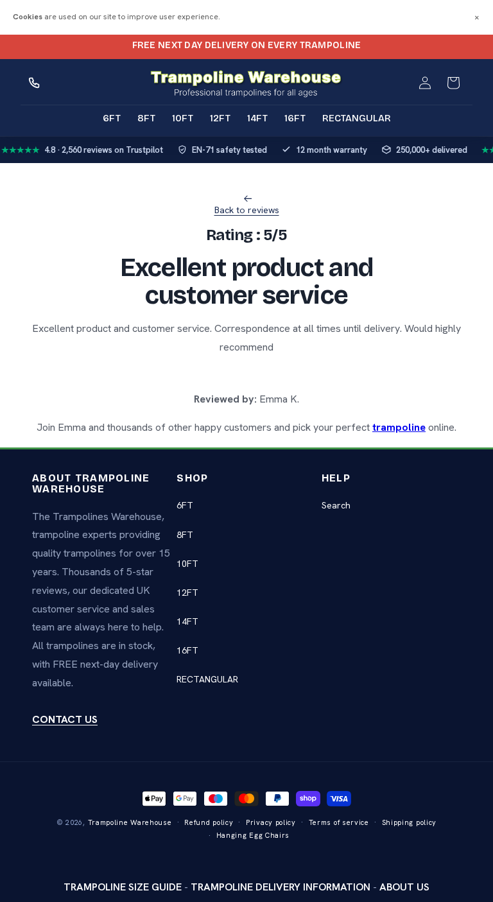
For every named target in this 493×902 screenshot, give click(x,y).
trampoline (399, 427)
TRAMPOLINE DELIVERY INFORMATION (280, 887)
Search (336, 505)
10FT (187, 563)
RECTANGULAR (207, 679)
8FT (185, 535)
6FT (185, 505)
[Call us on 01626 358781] (35, 83)
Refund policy (208, 822)
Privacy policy (271, 822)
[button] (453, 83)
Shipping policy (409, 822)
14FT (187, 621)
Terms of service (339, 822)
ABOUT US (404, 887)
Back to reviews (246, 210)
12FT (187, 592)
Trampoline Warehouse (130, 822)
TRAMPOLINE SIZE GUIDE (123, 887)
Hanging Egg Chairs (253, 835)
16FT (187, 650)
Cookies (27, 17)
